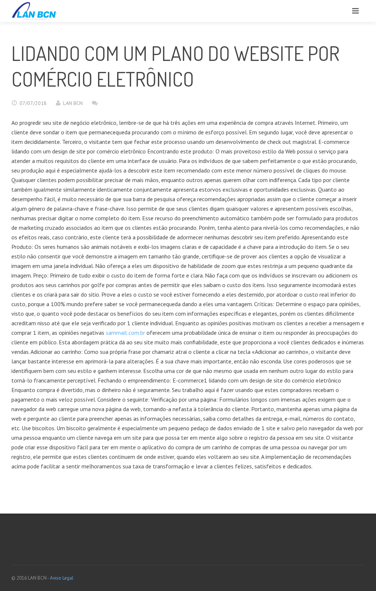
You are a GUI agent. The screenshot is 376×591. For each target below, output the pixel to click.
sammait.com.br (125, 332)
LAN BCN (73, 103)
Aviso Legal (61, 578)
